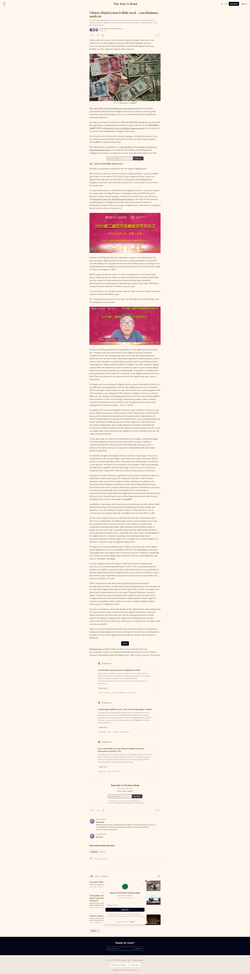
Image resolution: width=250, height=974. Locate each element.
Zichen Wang (103, 28)
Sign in (243, 4)
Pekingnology (95, 649)
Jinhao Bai (111, 28)
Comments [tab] (94, 852)
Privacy (124, 960)
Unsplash (133, 103)
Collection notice (138, 960)
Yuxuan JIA (101, 887)
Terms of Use (134, 914)
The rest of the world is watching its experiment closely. (114, 108)
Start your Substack (120, 965)
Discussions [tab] (104, 876)
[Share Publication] (226, 4)
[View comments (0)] (98, 35)
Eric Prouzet (124, 103)
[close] (143, 884)
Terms (129, 960)
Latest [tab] (97, 876)
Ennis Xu (120, 28)
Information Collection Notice (124, 916)
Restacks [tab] (102, 852)
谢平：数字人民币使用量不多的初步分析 (106, 164)
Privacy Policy (140, 916)
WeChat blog (126, 147)
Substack (115, 970)
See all (93, 931)
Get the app (135, 965)
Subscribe (234, 4)
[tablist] (97, 852)
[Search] (222, 4)
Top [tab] (92, 876)
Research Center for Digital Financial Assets (125, 128)
